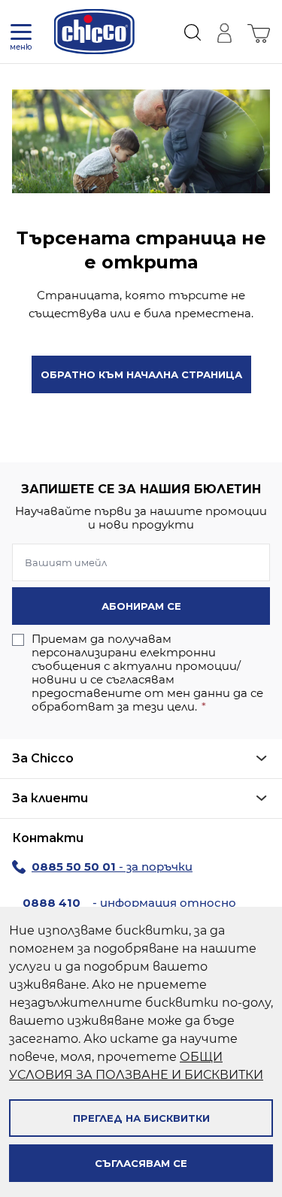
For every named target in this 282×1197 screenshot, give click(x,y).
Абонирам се (141, 606)
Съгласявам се (141, 1163)
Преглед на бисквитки (141, 1118)
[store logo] (94, 31)
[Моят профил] (224, 31)
